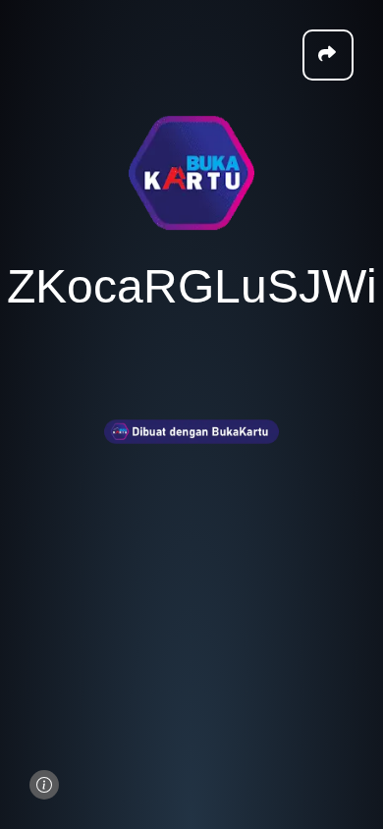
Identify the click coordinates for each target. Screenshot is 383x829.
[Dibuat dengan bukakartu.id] (191, 456)
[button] (328, 55)
